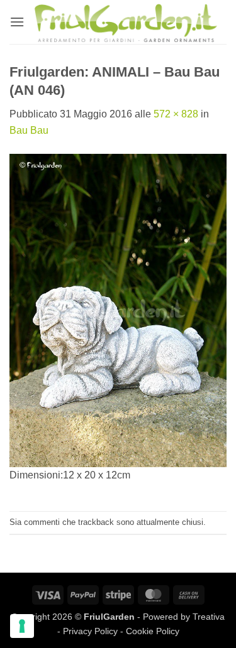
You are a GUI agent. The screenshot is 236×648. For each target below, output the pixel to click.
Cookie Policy (152, 631)
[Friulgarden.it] (125, 22)
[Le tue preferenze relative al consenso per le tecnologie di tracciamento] (22, 626)
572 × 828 (176, 114)
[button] (17, 21)
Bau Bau (28, 130)
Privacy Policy (90, 631)
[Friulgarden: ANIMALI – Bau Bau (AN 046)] (118, 310)
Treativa (209, 617)
